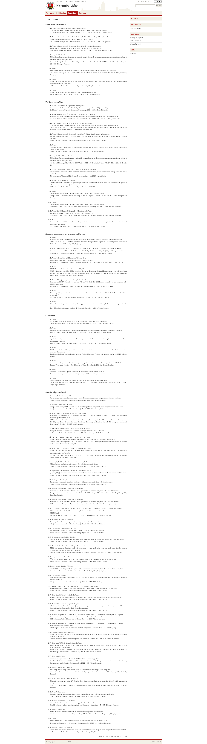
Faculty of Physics (136, 37)
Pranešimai (72, 13)
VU (151, 742)
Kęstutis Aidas (67, 6)
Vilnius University (136, 44)
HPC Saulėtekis (135, 41)
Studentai (82, 13)
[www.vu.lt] (50, 6)
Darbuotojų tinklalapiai (145, 1)
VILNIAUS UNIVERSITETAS (71, 1)
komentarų (60, 742)
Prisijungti (133, 53)
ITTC (153, 742)
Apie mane (50, 13)
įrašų (53, 742)
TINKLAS (158, 742)
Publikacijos (61, 13)
